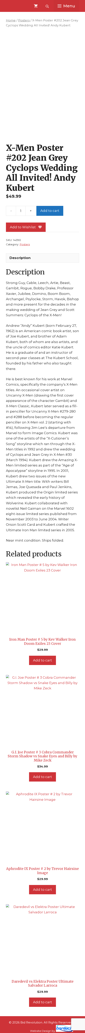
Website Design (40, 1030)
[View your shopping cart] (36, 6)
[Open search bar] (48, 6)
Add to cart (49, 211)
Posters (24, 20)
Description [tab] (20, 258)
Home (11, 20)
